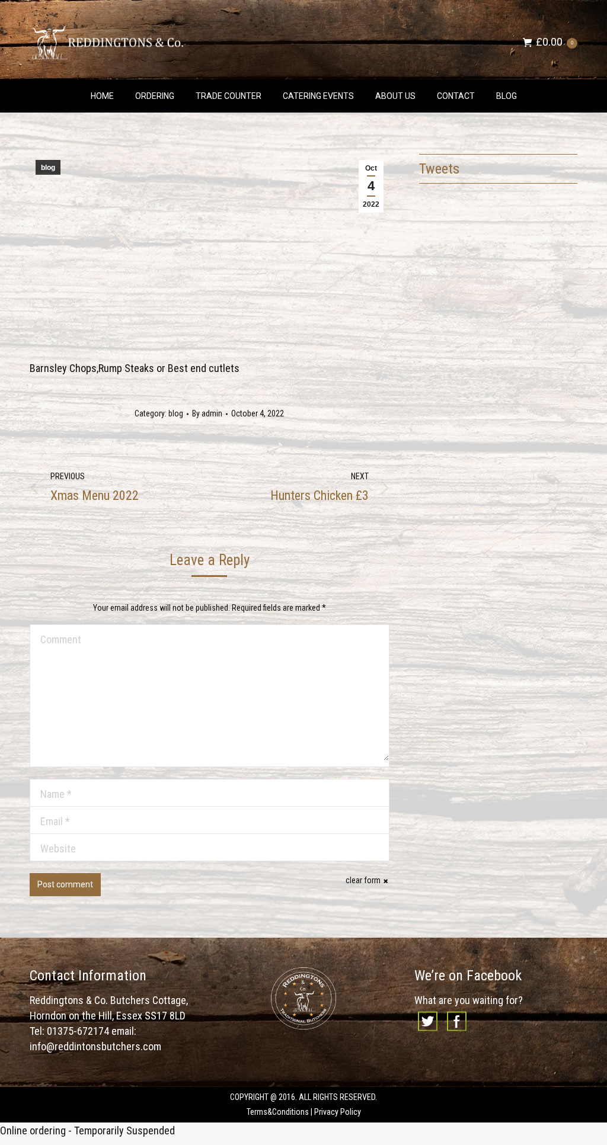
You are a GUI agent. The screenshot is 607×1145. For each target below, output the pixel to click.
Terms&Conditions (278, 1112)
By (207, 413)
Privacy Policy (337, 1112)
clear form (363, 880)
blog (48, 167)
